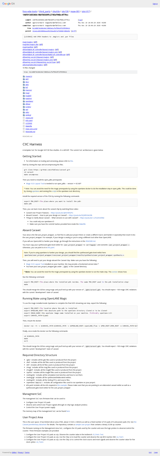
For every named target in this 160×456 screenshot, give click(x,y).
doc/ (27, 82)
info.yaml (29, 120)
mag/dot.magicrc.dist (31, 44)
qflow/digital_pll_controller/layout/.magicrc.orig (40, 52)
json (156, 452)
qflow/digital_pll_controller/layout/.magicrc (38, 49)
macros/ (29, 90)
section (114, 272)
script (54, 191)
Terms (27, 452)
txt (150, 452)
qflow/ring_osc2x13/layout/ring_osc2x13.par (39, 62)
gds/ (27, 84)
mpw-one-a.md (31, 129)
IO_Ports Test (98, 434)
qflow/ (28, 104)
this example (62, 385)
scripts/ (28, 107)
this (71, 161)
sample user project (83, 424)
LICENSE (29, 123)
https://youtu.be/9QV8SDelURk (80, 215)
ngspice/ (29, 98)
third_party (44, 11)
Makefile (29, 126)
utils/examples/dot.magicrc (33, 65)
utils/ (27, 112)
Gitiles (14, 452)
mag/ (28, 93)
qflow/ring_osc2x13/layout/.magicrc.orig (38, 60)
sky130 (65, 11)
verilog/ (28, 115)
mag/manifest (28, 47)
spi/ (27, 109)
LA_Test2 (39, 442)
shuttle (56, 11)
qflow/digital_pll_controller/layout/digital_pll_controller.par (44, 54)
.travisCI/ (29, 76)
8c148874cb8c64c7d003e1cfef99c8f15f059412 (51, 28)
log (80, 20)
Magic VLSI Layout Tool (35, 183)
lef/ (27, 87)
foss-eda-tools (30, 11)
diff (74, 31)
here (68, 411)
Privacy (20, 452)
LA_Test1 (119, 437)
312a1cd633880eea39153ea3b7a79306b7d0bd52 (51, 31)
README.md (30, 132)
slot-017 (86, 11)
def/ (27, 79)
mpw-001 (75, 11)
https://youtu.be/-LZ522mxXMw (92, 218)
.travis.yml (29, 118)
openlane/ (29, 101)
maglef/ (28, 96)
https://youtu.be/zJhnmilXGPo (62, 213)
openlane (35, 191)
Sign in (155, 4)
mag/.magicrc (28, 42)
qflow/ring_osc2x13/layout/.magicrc (36, 57)
